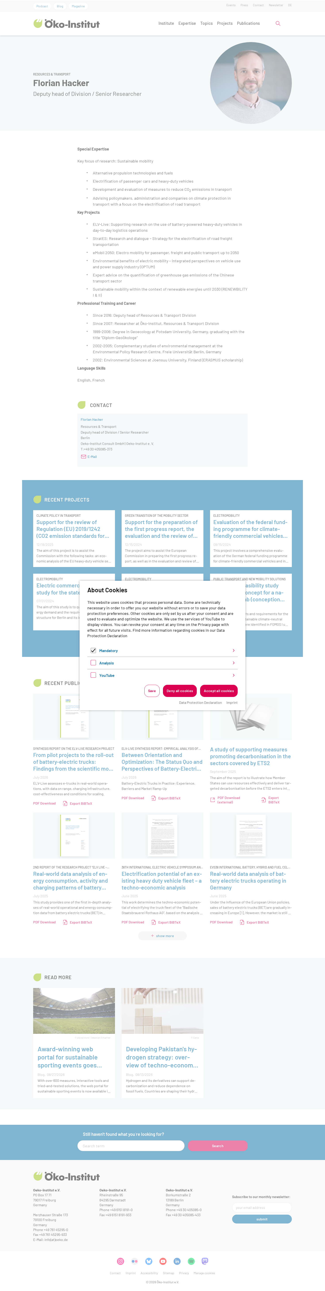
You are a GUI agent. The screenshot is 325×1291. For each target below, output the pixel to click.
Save (152, 691)
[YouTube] (93, 676)
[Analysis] (93, 663)
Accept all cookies (219, 691)
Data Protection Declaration (200, 702)
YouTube (107, 675)
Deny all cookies (180, 691)
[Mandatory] (93, 651)
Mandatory (108, 650)
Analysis (106, 662)
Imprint (232, 702)
